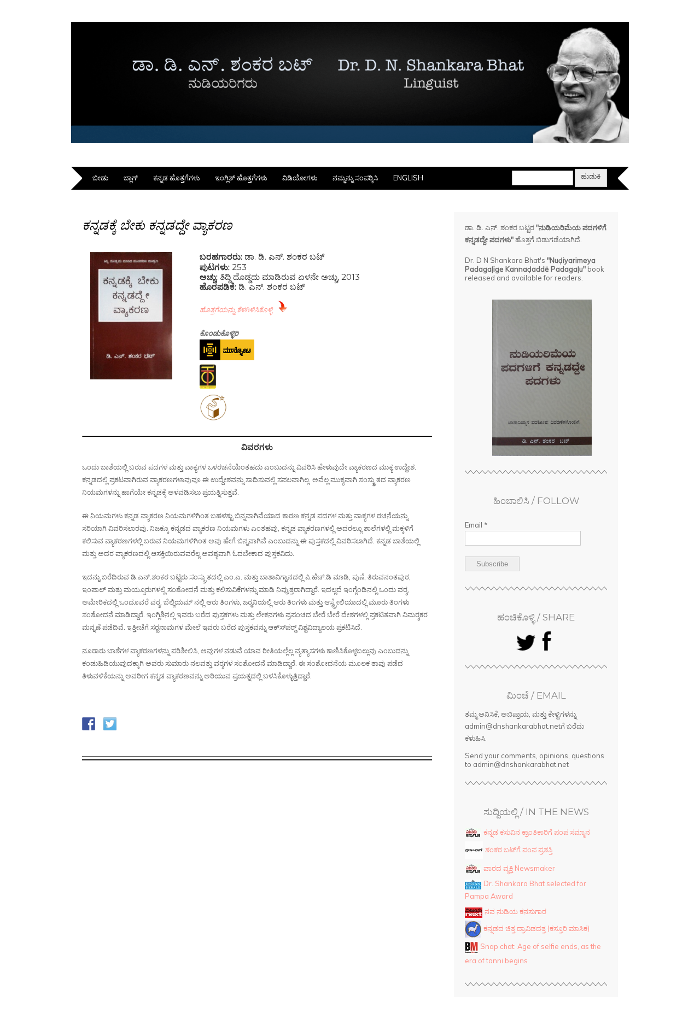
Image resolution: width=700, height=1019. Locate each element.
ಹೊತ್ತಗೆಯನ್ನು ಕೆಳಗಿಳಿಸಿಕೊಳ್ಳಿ (236, 309)
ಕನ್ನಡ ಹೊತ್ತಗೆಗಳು (176, 177)
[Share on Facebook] (88, 723)
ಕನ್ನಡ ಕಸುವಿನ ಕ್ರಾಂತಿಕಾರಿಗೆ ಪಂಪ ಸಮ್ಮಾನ (536, 832)
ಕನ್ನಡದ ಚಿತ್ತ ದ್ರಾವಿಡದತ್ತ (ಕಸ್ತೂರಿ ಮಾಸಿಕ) (536, 928)
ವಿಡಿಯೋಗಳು (299, 177)
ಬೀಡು (100, 177)
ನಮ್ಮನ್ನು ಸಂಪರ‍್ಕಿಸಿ (355, 177)
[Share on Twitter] (109, 723)
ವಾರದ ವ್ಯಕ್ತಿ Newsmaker (519, 868)
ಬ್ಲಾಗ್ (131, 177)
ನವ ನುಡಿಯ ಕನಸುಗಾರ (515, 911)
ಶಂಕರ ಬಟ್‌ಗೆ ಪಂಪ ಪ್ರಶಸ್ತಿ (518, 849)
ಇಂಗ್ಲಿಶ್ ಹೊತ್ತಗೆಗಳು (241, 177)
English (408, 177)
